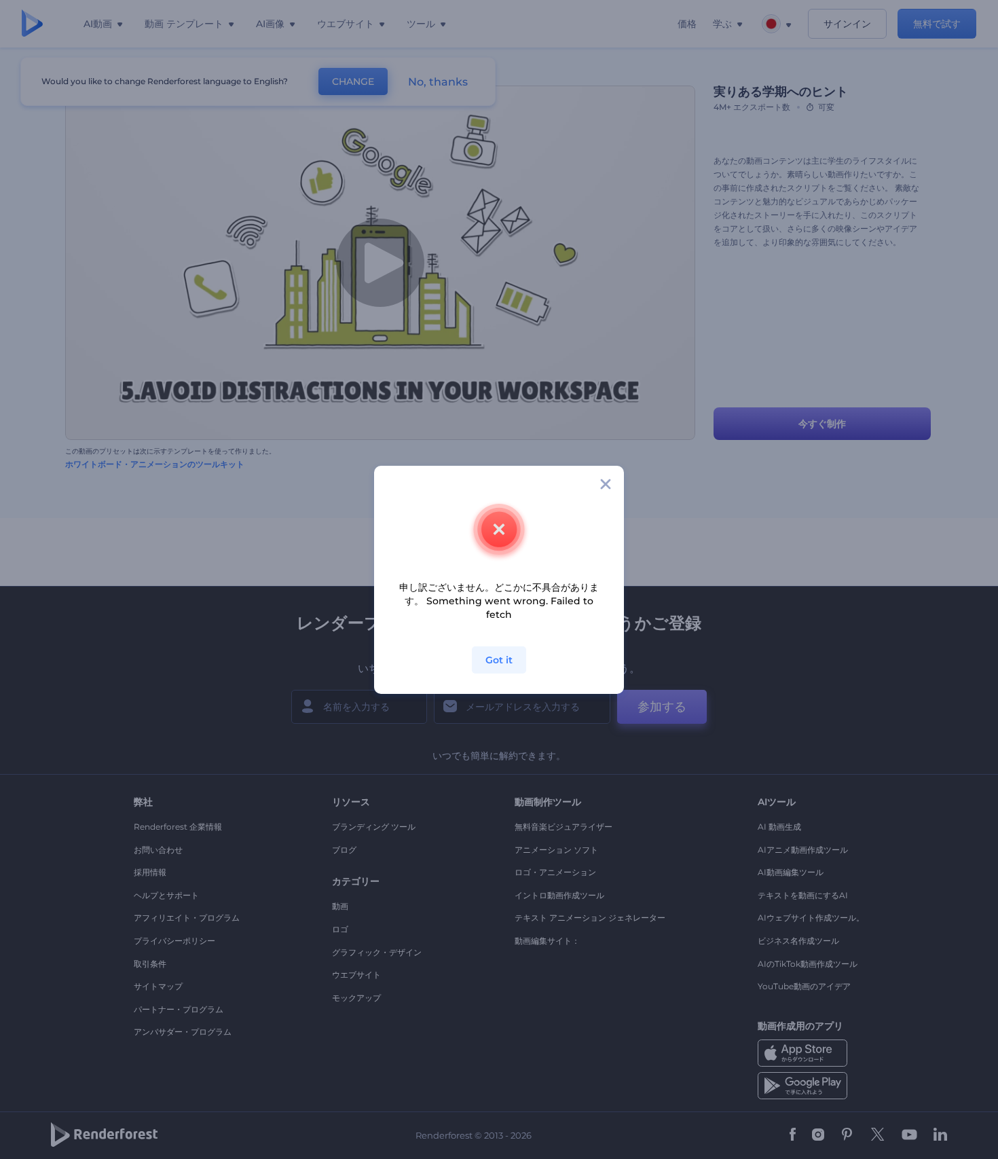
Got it (499, 660)
